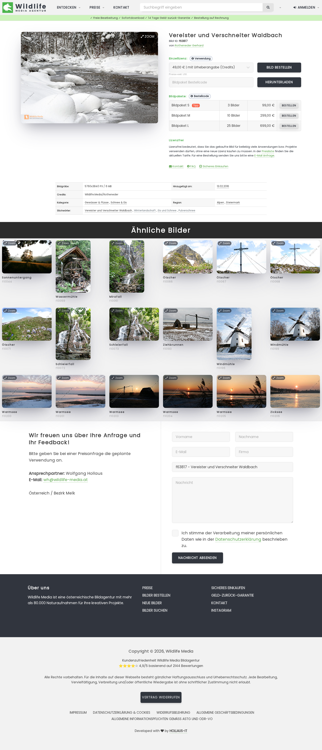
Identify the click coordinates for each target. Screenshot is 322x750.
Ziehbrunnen (173, 345)
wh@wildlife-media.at (65, 479)
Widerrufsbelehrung (173, 712)
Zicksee (276, 412)
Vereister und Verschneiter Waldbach (225, 35)
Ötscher (169, 277)
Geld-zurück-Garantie (232, 595)
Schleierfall (65, 364)
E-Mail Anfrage (264, 155)
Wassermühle (67, 297)
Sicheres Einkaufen (215, 166)
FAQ (193, 166)
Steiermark (233, 202)
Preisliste (268, 151)
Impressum (78, 712)
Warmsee (9, 412)
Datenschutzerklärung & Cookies (121, 712)
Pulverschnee (187, 210)
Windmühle (226, 364)
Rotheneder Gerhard (189, 45)
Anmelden (305, 7)
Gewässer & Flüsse (97, 202)
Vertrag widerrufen (161, 697)
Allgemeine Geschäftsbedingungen (225, 712)
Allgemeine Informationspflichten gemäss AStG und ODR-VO (162, 719)
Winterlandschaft (145, 210)
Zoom (149, 36)
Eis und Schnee (167, 210)
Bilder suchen (154, 610)
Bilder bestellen (156, 595)
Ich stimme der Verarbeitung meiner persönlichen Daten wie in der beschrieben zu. (234, 539)
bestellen (289, 105)
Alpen (220, 202)
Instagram (221, 610)
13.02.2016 (223, 186)
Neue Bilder (152, 602)
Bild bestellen (279, 67)
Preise (95, 7)
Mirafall (115, 297)
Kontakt (121, 7)
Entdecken (67, 7)
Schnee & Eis (119, 202)
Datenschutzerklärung (238, 539)
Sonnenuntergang (17, 277)
